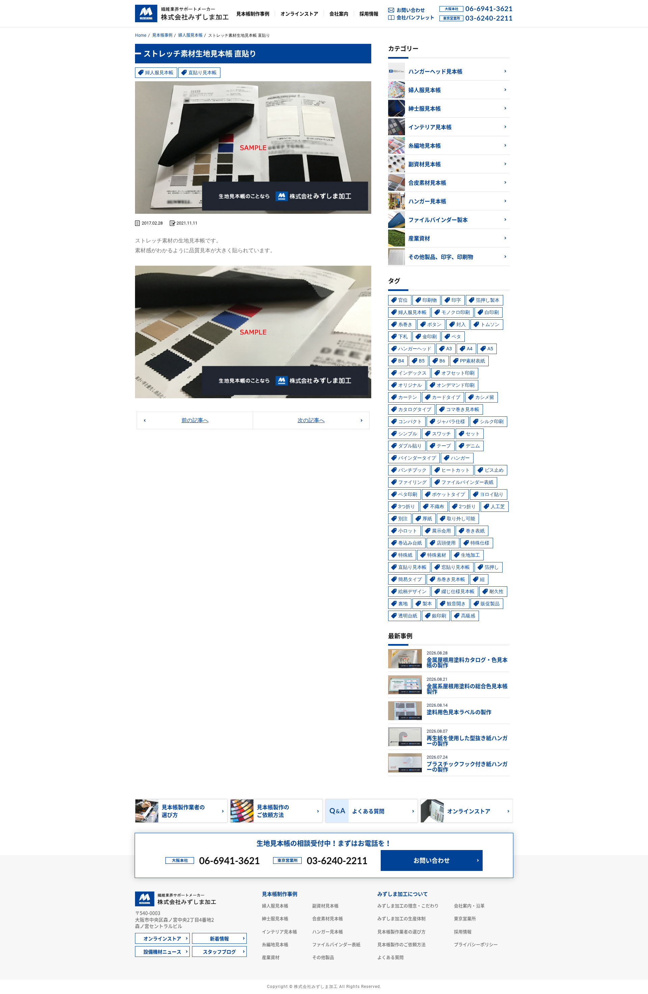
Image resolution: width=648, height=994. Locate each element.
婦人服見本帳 (190, 35)
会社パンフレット (415, 17)
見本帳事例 (162, 35)
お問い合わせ (411, 9)
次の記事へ (311, 420)
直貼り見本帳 (202, 72)
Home (140, 35)
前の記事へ (195, 420)
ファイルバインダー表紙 (336, 944)
